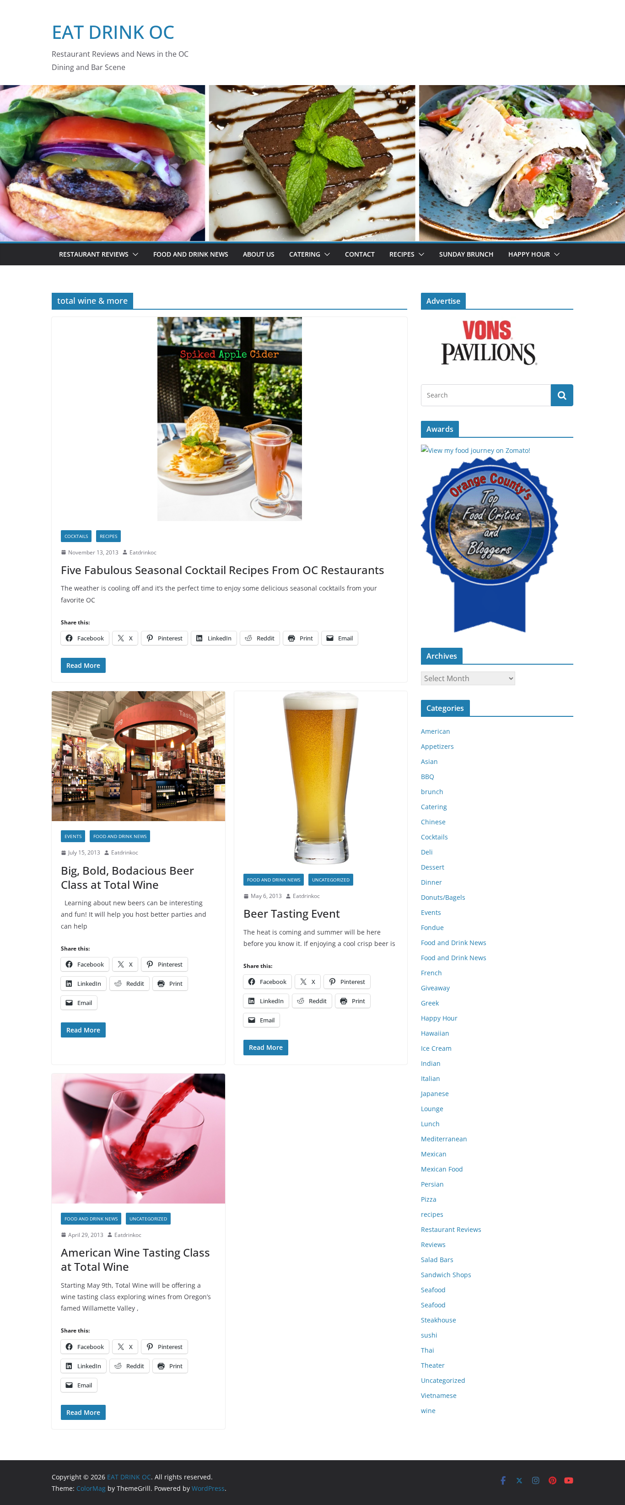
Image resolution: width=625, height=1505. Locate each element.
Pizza (428, 1199)
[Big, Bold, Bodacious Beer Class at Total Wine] (138, 756)
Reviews (433, 1244)
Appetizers (437, 746)
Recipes (402, 254)
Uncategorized (331, 879)
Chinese (433, 821)
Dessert (432, 867)
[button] (134, 254)
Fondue (432, 927)
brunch (432, 791)
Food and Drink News (190, 254)
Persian (432, 1184)
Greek (430, 1003)
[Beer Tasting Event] (321, 778)
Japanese (435, 1093)
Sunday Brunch (466, 254)
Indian (431, 1063)
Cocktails (76, 536)
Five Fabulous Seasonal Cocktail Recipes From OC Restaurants (222, 569)
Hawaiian (435, 1033)
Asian (429, 761)
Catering (304, 254)
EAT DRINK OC (113, 31)
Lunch (430, 1123)
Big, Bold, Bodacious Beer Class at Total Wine (127, 877)
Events (73, 836)
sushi (429, 1335)
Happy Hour (529, 254)
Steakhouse (438, 1320)
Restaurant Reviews (94, 254)
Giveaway (435, 988)
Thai (427, 1350)
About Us (259, 254)
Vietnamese (439, 1395)
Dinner (431, 882)
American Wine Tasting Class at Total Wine (135, 1259)
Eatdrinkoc (142, 552)
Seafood (433, 1289)
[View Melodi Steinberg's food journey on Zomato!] (475, 450)
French (431, 972)
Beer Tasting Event (291, 913)
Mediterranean (444, 1138)
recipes (108, 536)
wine (428, 1410)
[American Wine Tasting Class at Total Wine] (138, 1139)
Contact (360, 254)
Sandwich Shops (446, 1274)
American (435, 731)
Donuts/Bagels (443, 897)
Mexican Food (442, 1169)
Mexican (434, 1154)
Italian (430, 1078)
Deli (427, 852)
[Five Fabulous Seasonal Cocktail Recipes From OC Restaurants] (229, 419)
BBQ (427, 776)
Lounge (432, 1108)
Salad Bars (437, 1259)
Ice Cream (436, 1048)
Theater (433, 1365)
